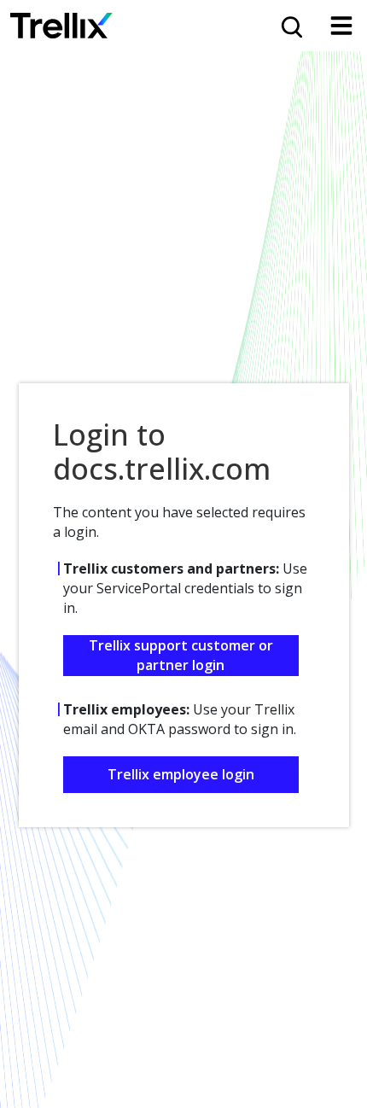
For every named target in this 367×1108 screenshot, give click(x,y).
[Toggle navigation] (341, 25)
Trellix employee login (181, 774)
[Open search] (290, 25)
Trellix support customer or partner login (181, 655)
